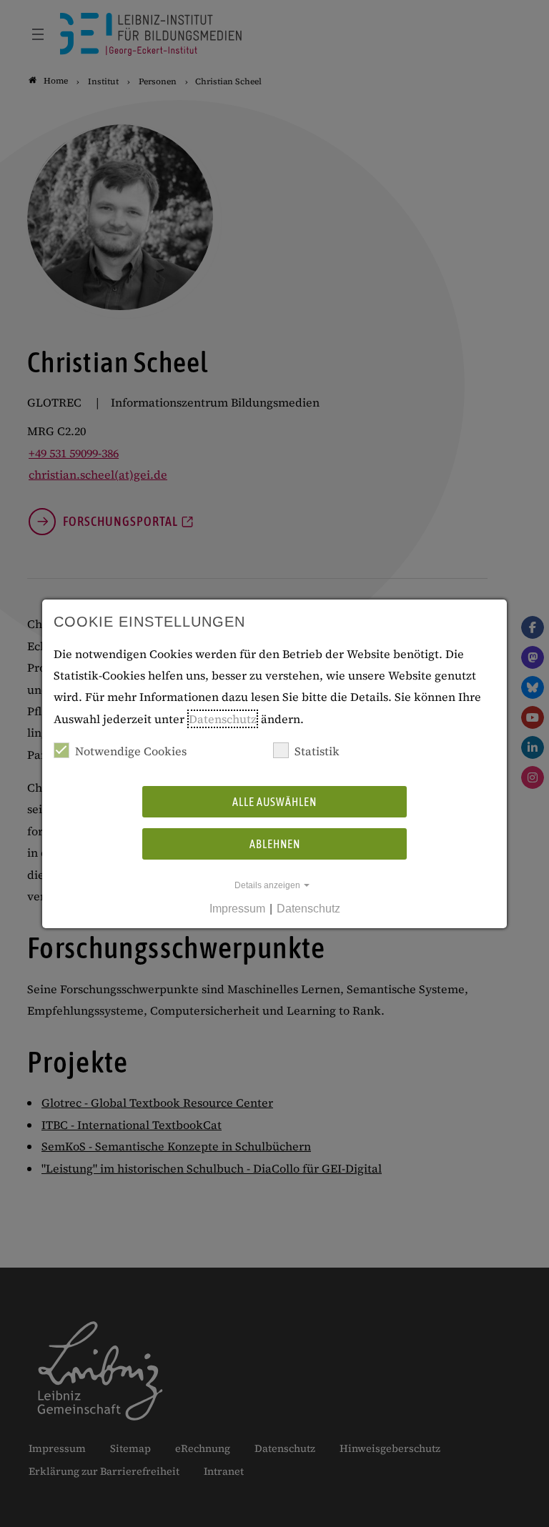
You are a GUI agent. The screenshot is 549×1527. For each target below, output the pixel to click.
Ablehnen (274, 843)
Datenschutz (223, 719)
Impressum (237, 908)
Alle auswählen (274, 801)
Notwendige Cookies (131, 751)
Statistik (317, 751)
